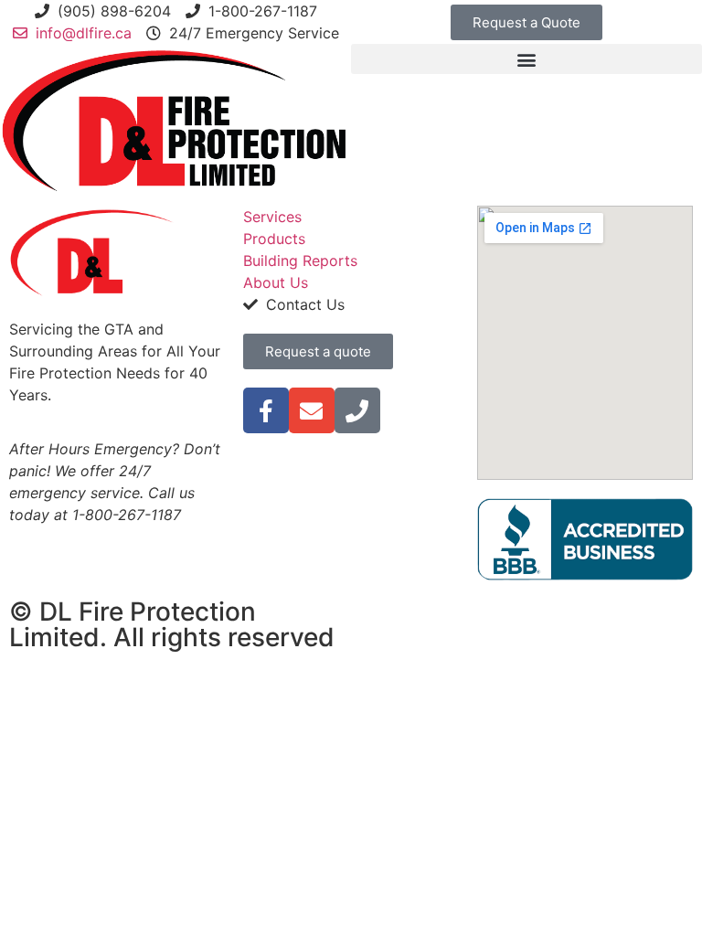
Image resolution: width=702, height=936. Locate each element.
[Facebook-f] (266, 410)
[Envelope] (312, 410)
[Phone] (357, 410)
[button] (526, 59)
